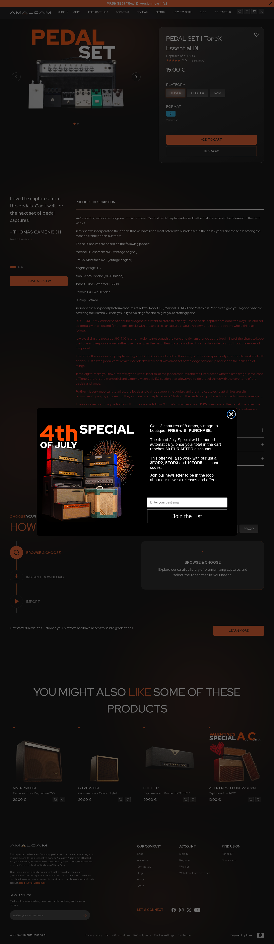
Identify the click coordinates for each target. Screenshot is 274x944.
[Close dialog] (231, 414)
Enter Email (155, 494)
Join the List (187, 516)
